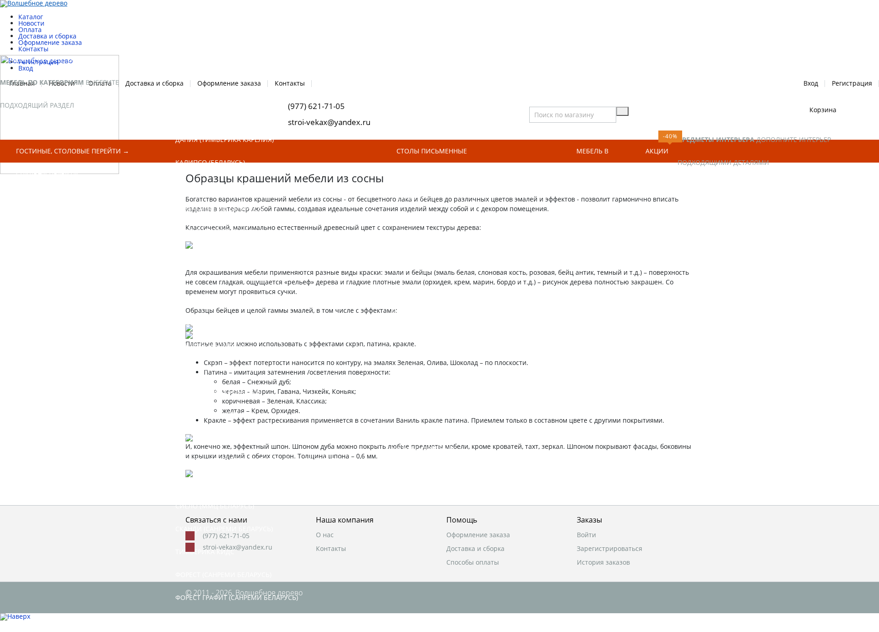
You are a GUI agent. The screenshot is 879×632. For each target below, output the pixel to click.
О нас (325, 535)
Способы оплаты (472, 562)
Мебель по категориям (50, 59)
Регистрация (852, 83)
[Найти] (622, 111)
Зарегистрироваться (609, 548)
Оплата (30, 29)
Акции (657, 151)
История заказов (603, 562)
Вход (810, 83)
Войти (586, 535)
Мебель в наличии (592, 155)
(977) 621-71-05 (226, 535)
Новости (31, 23)
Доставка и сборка (47, 36)
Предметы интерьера (723, 116)
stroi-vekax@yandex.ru (237, 547)
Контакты (331, 548)
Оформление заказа (50, 42)
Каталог (30, 16)
